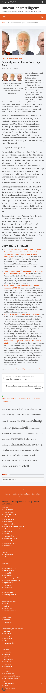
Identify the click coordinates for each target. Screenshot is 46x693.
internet (24, 434)
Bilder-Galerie (7, 58)
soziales (36, 450)
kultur (16, 369)
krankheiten (16, 439)
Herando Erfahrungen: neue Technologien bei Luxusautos (23, 387)
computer (25, 414)
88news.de (7, 652)
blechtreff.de (8, 575)
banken (4, 414)
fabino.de (7, 631)
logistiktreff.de (8, 583)
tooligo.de (7, 606)
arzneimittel (17, 409)
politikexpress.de (9, 688)
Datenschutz (36, 494)
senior (17, 450)
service (22, 450)
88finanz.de (7, 557)
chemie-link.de (8, 592)
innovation (17, 434)
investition (31, 434)
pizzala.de (7, 641)
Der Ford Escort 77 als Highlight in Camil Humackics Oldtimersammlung (20, 378)
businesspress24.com (11, 538)
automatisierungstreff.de (12, 578)
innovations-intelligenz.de (12, 580)
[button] (4, 689)
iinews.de (7, 620)
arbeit (8, 409)
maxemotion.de (9, 683)
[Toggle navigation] (4, 17)
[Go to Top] (42, 683)
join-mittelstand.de (10, 514)
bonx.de (6, 534)
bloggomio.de (8, 512)
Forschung (17, 58)
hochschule (7, 433)
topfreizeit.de (8, 659)
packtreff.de (8, 573)
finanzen (21, 421)
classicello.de (8, 666)
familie (4, 421)
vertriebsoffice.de (9, 536)
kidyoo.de (7, 654)
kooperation (6, 439)
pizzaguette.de (9, 643)
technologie (14, 455)
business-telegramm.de (11, 541)
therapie (24, 455)
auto (40, 409)
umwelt (32, 455)
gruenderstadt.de (9, 524)
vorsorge (33, 460)
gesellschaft (6, 428)
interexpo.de (8, 522)
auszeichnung (9, 369)
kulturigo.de (7, 662)
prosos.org (7, 664)
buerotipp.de (8, 531)
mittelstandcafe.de (10, 517)
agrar (3, 409)
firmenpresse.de (9, 519)
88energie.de (8, 585)
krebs (26, 439)
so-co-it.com (8, 608)
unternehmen (8, 460)
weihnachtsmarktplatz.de (12, 676)
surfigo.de (7, 590)
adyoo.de (7, 671)
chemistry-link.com (10, 595)
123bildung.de (8, 510)
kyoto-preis (27, 369)
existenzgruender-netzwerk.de (14, 526)
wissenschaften (37, 369)
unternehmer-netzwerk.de (12, 529)
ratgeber (5, 450)
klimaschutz (40, 434)
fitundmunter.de (9, 674)
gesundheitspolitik (34, 428)
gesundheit (20, 428)
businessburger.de (10, 543)
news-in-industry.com (10, 566)
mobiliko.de (7, 622)
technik (5, 455)
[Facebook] (23, 490)
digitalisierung (36, 414)
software (28, 450)
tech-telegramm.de (10, 611)
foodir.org (7, 636)
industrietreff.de (9, 571)
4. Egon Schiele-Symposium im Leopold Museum (23, 314)
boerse (17, 414)
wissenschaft (21, 466)
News (16, 69)
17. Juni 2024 (7, 69)
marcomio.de (8, 546)
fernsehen (11, 421)
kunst (21, 369)
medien (33, 439)
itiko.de (6, 604)
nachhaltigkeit (6, 445)
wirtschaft (7, 466)
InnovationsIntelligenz (20, 8)
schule (12, 450)
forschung (34, 421)
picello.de (7, 669)
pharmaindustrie (21, 444)
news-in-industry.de (10, 568)
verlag (27, 460)
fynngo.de (7, 681)
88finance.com (8, 555)
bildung (10, 414)
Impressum (23, 497)
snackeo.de (7, 633)
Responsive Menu (42, 2)
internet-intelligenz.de (11, 678)
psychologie (38, 445)
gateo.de (7, 657)
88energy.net (8, 587)
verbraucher (19, 460)
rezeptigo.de (8, 638)
